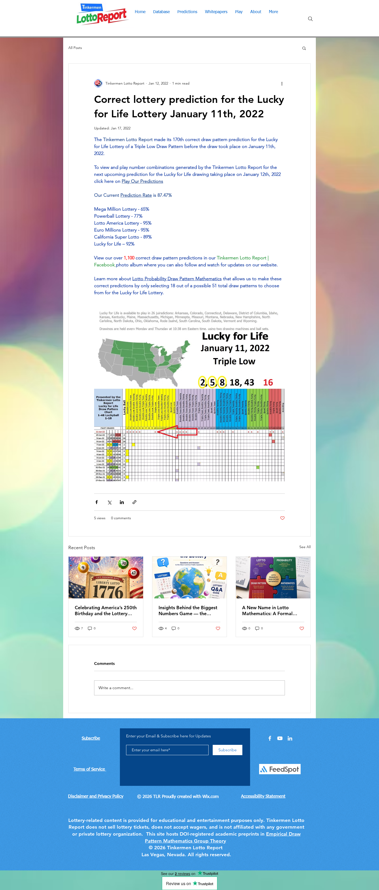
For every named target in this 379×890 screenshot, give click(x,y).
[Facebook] (270, 738)
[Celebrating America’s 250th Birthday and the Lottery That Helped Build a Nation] (106, 577)
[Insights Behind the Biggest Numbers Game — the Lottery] (189, 577)
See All (305, 547)
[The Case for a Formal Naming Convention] (273, 577)
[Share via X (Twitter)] (109, 502)
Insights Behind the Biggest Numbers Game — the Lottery (188, 610)
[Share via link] (134, 502)
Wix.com (210, 797)
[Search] (310, 18)
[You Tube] (280, 738)
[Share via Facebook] (96, 502)
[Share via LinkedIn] (121, 502)
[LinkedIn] (290, 738)
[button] (304, 48)
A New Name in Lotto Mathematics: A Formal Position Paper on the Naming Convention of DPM (272, 610)
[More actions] (282, 83)
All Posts (75, 47)
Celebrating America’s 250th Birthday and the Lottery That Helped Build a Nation (106, 610)
